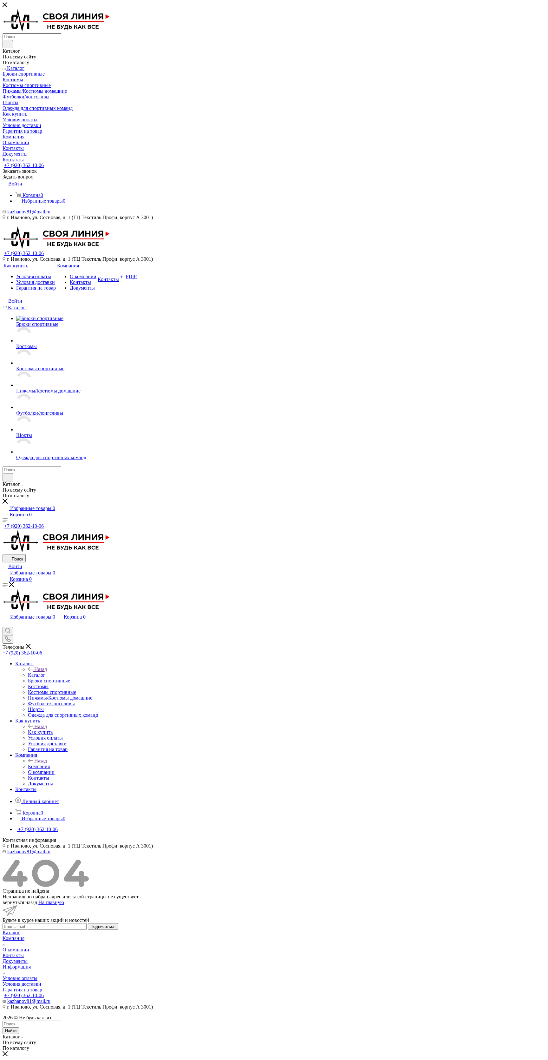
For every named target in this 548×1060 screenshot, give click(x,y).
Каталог (36, 675)
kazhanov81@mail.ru (28, 211)
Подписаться (102, 926)
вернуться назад (20, 902)
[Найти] (8, 44)
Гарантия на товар (22, 989)
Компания (39, 766)
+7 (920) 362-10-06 (24, 165)
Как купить (40, 732)
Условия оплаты (20, 978)
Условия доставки (22, 984)
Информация (17, 966)
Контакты (13, 955)
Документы (15, 961)
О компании (16, 949)
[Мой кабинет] (5, 624)
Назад (40, 669)
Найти (10, 1030)
